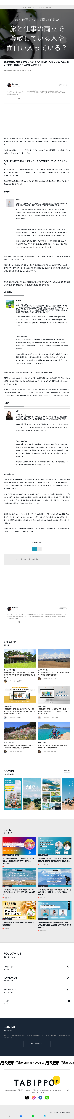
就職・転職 (8, 706)
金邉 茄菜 (19, 717)
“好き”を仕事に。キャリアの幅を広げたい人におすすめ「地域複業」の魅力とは (19, 746)
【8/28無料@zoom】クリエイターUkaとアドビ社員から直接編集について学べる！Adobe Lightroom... (19, 861)
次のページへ (37, 542)
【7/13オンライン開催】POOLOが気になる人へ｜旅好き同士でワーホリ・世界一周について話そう (19, 892)
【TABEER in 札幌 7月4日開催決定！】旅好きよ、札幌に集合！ (19, 924)
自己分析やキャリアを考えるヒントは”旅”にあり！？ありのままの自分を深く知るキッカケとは (19, 674)
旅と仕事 (27, 559)
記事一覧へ (63, 85)
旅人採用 (35, 559)
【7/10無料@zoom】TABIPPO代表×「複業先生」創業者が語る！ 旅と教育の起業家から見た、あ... (55, 860)
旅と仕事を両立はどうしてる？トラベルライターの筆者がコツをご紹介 (53, 673)
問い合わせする (37, 1044)
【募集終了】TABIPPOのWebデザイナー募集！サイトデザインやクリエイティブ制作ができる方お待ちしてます (19, 711)
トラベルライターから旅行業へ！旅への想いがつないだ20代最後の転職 (53, 746)
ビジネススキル (43, 670)
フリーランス (12, 559)
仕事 (20, 559)
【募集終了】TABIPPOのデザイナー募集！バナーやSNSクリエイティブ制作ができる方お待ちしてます (53, 711)
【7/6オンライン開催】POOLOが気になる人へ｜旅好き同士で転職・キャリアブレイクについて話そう (54, 892)
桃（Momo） (15, 84)
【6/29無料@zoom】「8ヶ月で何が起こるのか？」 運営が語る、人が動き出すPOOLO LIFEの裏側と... (54, 925)
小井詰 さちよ (54, 717)
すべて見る (67, 771)
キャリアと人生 (9, 670)
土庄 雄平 (19, 681)
